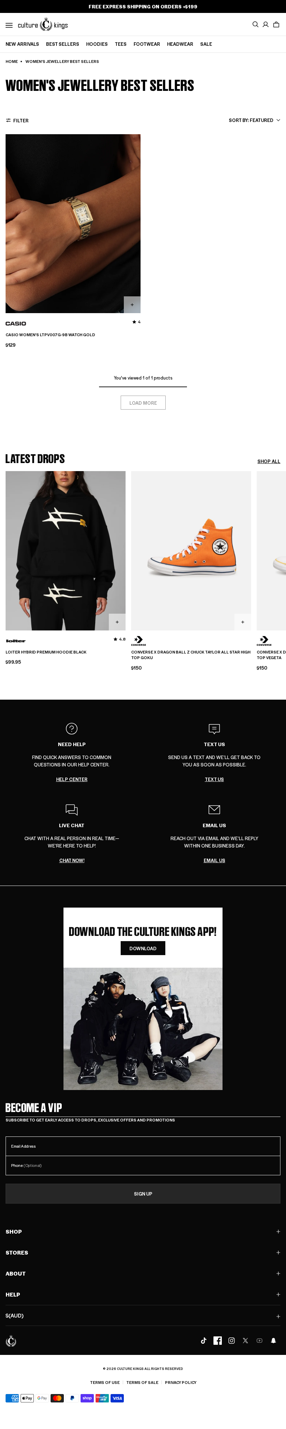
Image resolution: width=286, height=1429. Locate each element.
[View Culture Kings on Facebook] (218, 1341)
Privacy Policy (180, 1382)
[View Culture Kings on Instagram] (232, 1341)
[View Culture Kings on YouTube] (259, 1341)
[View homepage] (43, 24)
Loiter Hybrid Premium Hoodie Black (46, 652)
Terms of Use (105, 1382)
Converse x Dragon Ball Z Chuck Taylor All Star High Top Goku (190, 655)
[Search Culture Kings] (255, 24)
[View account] (266, 24)
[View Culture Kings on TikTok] (204, 1341)
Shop (14, 1231)
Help (13, 1294)
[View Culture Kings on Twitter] (246, 1341)
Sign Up (143, 1193)
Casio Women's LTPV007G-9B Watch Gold (50, 335)
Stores (17, 1252)
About (16, 1273)
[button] (276, 24)
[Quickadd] (132, 304)
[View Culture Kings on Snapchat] (273, 1341)
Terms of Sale (142, 1382)
